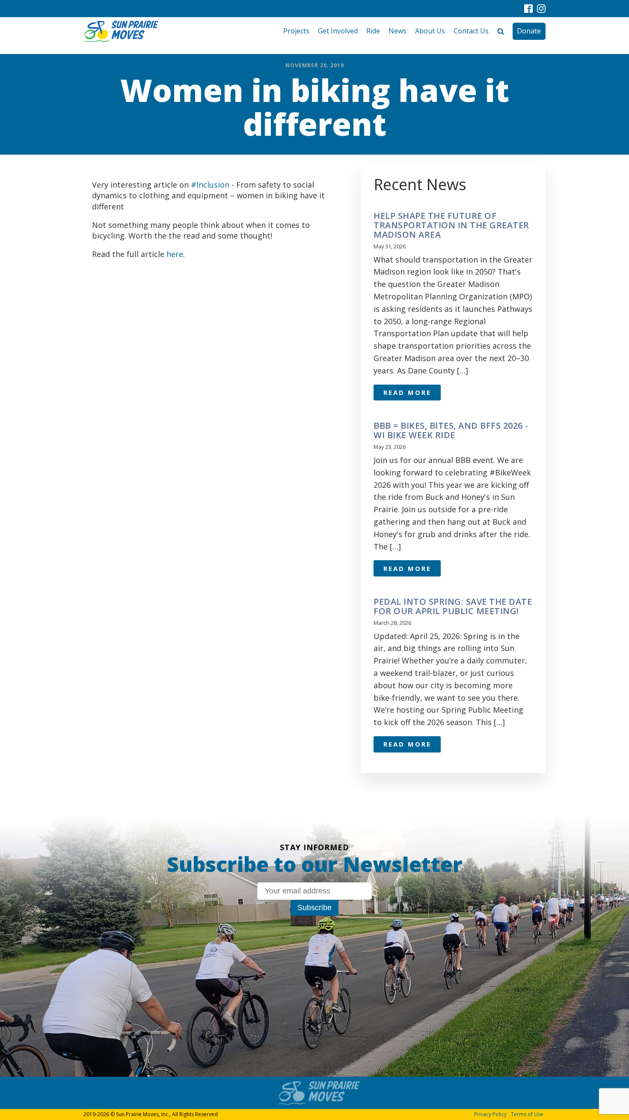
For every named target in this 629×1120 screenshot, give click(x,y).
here (174, 254)
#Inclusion (210, 184)
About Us (430, 31)
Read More (407, 392)
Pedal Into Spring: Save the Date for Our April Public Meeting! (453, 606)
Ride (373, 31)
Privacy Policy (490, 1114)
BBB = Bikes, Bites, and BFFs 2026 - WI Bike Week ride (451, 430)
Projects (296, 31)
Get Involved (338, 31)
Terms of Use (527, 1114)
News (397, 31)
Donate (529, 31)
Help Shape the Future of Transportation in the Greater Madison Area (451, 225)
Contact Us (471, 31)
